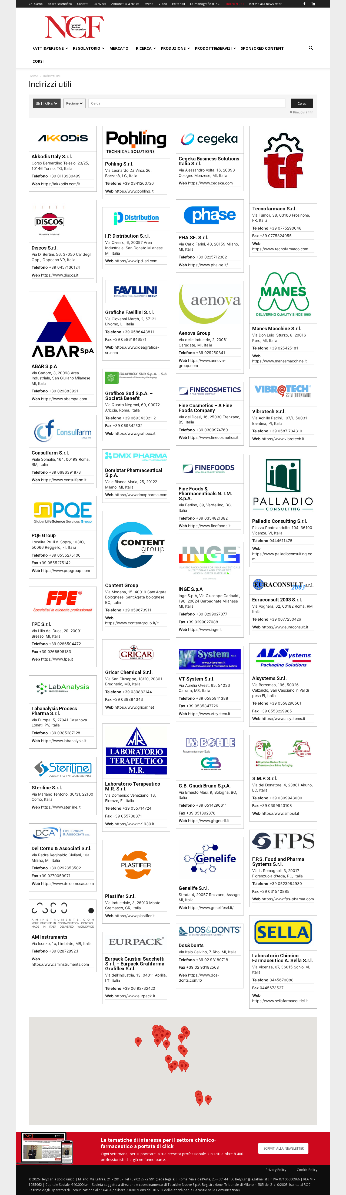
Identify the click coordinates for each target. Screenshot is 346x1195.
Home (33, 76)
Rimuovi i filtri (303, 112)
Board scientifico (60, 4)
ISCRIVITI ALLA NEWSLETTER (283, 1148)
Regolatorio (86, 48)
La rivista (100, 4)
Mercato (118, 48)
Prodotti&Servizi (213, 48)
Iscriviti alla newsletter (265, 4)
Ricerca (144, 48)
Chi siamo (36, 4)
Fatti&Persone (48, 48)
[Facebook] (304, 4)
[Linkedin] (313, 4)
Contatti (82, 4)
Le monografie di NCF (205, 4)
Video (163, 4)
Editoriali (178, 4)
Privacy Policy (276, 1169)
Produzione (173, 48)
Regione (72, 103)
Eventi (149, 4)
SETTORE (45, 103)
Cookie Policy (307, 1169)
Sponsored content (262, 48)
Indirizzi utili (235, 4)
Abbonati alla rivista (125, 4)
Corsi (38, 61)
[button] (310, 48)
